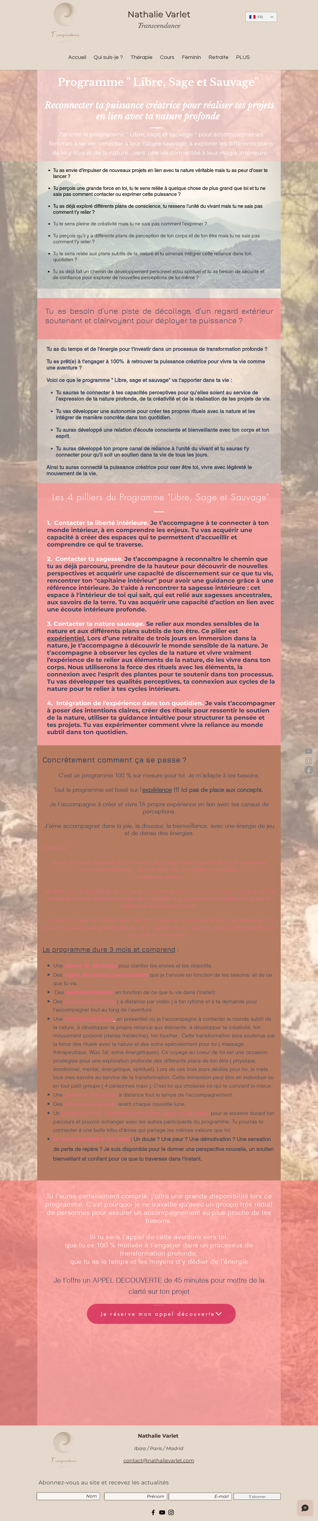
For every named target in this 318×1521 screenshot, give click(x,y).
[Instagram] (308, 760)
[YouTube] (162, 1512)
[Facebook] (308, 770)
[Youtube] (308, 751)
